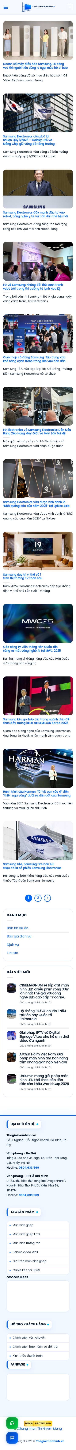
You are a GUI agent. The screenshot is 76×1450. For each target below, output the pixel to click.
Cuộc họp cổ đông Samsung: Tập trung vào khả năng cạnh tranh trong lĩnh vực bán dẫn (34, 359)
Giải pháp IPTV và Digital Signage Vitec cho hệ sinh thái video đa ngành (44, 1037)
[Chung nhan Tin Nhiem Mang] (38, 1429)
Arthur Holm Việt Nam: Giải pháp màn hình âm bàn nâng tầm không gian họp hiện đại (43, 1058)
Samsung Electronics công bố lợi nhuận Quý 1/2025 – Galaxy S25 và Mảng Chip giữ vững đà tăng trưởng (29, 140)
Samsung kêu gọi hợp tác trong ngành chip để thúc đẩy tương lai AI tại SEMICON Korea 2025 (36, 721)
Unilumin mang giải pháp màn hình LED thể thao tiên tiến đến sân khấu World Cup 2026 (44, 1080)
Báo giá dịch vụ (19, 936)
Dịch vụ (13, 945)
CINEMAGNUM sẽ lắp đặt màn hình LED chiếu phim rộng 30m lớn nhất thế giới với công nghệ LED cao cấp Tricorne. (44, 991)
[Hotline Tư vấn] (12, 1423)
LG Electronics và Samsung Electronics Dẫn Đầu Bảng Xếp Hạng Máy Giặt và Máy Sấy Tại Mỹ (37, 431)
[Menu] (5, 7)
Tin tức (12, 953)
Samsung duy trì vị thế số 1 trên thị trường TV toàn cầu (22, 576)
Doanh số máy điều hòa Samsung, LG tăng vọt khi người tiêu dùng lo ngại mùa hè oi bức (35, 66)
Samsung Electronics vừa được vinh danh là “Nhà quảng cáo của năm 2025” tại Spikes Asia (36, 504)
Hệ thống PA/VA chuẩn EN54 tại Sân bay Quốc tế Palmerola (42, 1015)
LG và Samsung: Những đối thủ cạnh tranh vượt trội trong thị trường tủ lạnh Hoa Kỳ (33, 286)
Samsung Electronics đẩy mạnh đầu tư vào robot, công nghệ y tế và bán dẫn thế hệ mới (35, 214)
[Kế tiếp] (47, 898)
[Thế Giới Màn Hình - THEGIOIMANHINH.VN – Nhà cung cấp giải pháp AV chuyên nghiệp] (38, 7)
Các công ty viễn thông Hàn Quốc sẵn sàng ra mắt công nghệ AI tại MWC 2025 (32, 649)
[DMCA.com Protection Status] (38, 1423)
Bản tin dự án (17, 928)
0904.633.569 (29, 1167)
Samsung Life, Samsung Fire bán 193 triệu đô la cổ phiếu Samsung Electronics (32, 866)
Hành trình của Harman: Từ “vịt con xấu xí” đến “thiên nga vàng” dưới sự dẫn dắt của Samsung (37, 793)
